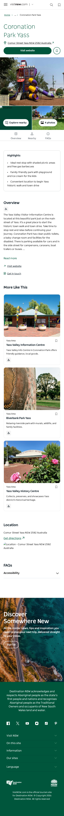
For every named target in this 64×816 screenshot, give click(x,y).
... (15, 15)
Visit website (27, 50)
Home (7, 15)
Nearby (32, 138)
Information (14, 750)
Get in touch (14, 273)
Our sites (12, 758)
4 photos (50, 123)
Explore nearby (18, 123)
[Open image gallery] (32, 81)
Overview (16, 138)
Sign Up (11, 644)
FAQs (48, 138)
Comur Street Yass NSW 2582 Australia (30, 43)
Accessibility (11, 573)
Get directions (12, 538)
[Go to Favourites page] (58, 4)
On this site (14, 743)
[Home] (18, 4)
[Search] (51, 5)
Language (13, 767)
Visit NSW (12, 735)
